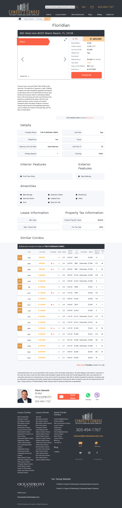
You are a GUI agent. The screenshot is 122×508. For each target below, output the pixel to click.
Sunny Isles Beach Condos (26, 470)
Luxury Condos (61, 14)
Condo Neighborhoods (61, 419)
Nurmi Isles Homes (42, 451)
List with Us (57, 442)
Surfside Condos (23, 472)
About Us (57, 440)
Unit (29, 252)
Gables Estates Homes (43, 432)
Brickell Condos (22, 425)
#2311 (47, 19)
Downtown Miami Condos (25, 438)
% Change (53, 252)
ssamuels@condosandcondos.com (88, 436)
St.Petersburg (74, 484)
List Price (42, 252)
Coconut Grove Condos (25, 430)
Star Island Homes (41, 457)
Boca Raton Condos (24, 423)
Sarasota (96, 484)
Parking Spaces (30, 154)
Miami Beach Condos (24, 457)
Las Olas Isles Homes (43, 449)
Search (48, 14)
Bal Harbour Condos (24, 421)
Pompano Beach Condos (25, 464)
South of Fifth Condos (24, 468)
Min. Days (32, 220)
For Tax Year (76, 227)
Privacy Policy (98, 459)
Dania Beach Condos (24, 432)
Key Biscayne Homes (42, 447)
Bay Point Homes (41, 425)
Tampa (66, 484)
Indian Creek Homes (42, 445)
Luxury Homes (58, 438)
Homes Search (58, 434)
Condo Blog (57, 430)
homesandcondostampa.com (28, 497)
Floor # (102, 252)
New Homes (58, 436)
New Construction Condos (62, 423)
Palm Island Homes (42, 453)
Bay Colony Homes (42, 421)
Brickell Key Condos (24, 427)
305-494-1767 (106, 7)
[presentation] (22, 59)
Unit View (77, 132)
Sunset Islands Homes (43, 460)
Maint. (91, 252)
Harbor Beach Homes (42, 436)
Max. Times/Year (30, 227)
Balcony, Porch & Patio (28, 147)
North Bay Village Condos (25, 460)
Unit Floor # (77, 147)
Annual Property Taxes (72, 220)
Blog (90, 14)
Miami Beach (29, 19)
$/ (76, 252)
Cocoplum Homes (41, 427)
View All (38, 417)
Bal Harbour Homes (42, 419)
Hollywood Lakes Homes (44, 442)
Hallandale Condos (23, 449)
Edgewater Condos (23, 440)
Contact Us (110, 14)
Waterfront (32, 139)
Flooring (78, 154)
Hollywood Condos (23, 451)
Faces (79, 139)
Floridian (39, 19)
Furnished (84, 252)
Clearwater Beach (85, 484)
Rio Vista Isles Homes (43, 455)
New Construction (78, 14)
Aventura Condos (23, 419)
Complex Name (30, 132)
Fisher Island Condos (24, 442)
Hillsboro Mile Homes (43, 440)
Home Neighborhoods (61, 432)
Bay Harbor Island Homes (44, 423)
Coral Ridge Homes (42, 430)
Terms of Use (78, 459)
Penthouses (58, 427)
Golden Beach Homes (42, 434)
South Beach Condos (24, 466)
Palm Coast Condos (24, 462)
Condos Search (59, 421)
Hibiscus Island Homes (43, 438)
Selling (99, 14)
